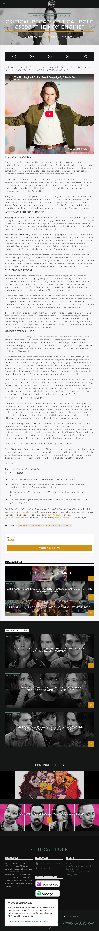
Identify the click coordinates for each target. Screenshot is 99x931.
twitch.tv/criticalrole (54, 515)
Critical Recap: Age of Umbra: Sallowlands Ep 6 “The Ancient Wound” (49, 590)
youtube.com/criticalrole (16, 518)
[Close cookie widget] (55, 902)
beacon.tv (24, 512)
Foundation (72, 917)
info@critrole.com (47, 868)
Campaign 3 (34, 16)
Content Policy (72, 869)
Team (68, 863)
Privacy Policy (72, 875)
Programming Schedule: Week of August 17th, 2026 (49, 607)
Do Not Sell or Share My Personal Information (28, 921)
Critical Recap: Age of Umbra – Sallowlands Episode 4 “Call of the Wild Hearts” (50, 728)
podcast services (61, 518)
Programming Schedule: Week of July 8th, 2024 (50, 813)
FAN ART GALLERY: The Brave (50, 781)
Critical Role (63, 16)
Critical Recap (48, 16)
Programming (12, 602)
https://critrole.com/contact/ (51, 864)
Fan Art (9, 568)
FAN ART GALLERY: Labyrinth (49, 573)
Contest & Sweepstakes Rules (78, 872)
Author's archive (49, 548)
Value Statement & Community (79, 866)
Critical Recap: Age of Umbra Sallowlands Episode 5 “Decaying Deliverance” (50, 688)
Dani (46, 37)
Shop (58, 917)
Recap (68, 526)
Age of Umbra (12, 584)
